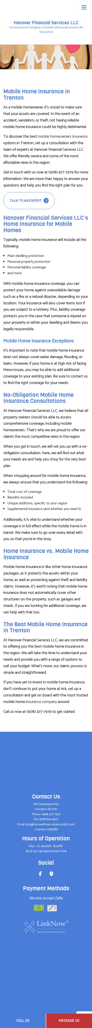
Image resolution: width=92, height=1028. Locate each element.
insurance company (41, 701)
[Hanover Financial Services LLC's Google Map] (51, 875)
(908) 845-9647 (48, 819)
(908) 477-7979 (51, 814)
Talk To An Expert (26, 200)
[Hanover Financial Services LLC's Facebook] (40, 875)
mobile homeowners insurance (63, 136)
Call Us (22, 1021)
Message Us (69, 1021)
